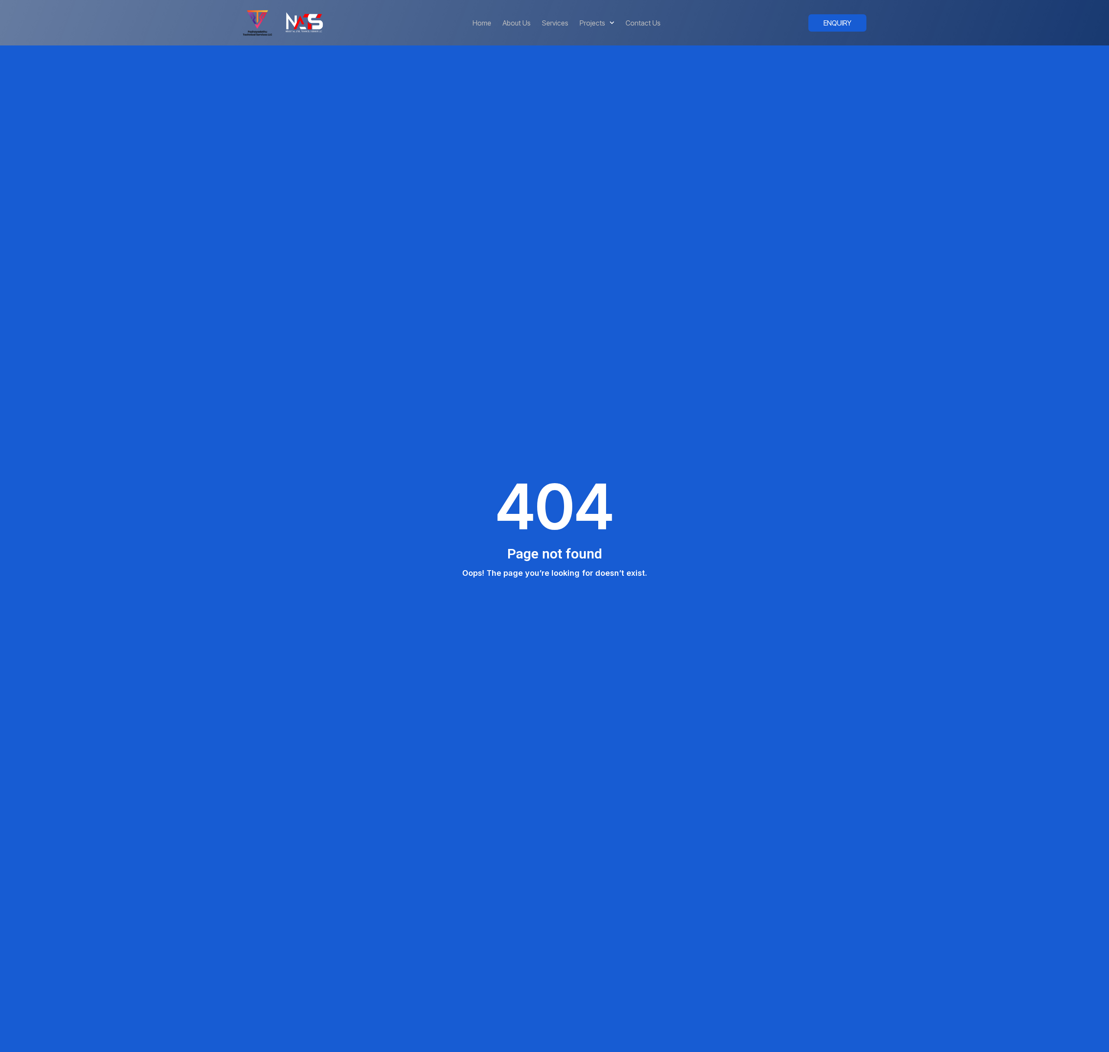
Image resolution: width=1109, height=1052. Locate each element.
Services (555, 23)
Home (482, 23)
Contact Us (643, 23)
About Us (517, 23)
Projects (592, 23)
